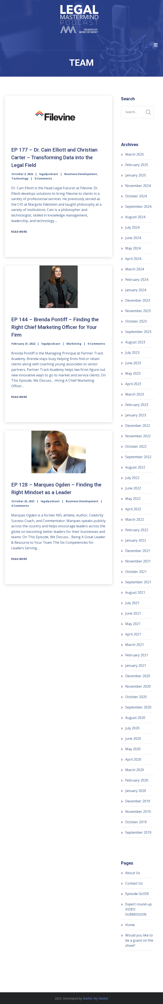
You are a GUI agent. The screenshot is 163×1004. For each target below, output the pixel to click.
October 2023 (136, 321)
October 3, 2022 (22, 174)
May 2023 (133, 373)
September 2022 (138, 457)
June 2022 (133, 488)
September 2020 (138, 707)
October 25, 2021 (23, 501)
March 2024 (134, 269)
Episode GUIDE (137, 893)
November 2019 (138, 811)
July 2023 (132, 352)
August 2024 (135, 217)
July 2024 (132, 227)
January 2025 (135, 175)
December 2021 (137, 550)
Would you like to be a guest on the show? (139, 940)
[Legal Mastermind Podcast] (79, 19)
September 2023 (138, 331)
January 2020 (135, 790)
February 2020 (136, 780)
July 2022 (132, 477)
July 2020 (132, 728)
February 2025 (136, 164)
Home (130, 924)
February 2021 (136, 655)
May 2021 (133, 623)
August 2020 (135, 717)
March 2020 (134, 769)
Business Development (80, 174)
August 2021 (135, 592)
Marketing (74, 344)
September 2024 (138, 206)
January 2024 (135, 290)
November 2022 (138, 436)
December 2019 (137, 801)
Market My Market (95, 998)
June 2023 (133, 363)
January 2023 (135, 415)
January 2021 (135, 665)
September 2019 (138, 832)
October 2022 (136, 446)
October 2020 (136, 696)
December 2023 (137, 300)
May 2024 (133, 248)
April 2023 (133, 384)
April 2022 (133, 509)
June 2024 (133, 237)
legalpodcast (48, 174)
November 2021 (138, 561)
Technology (19, 178)
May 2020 (133, 749)
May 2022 (133, 498)
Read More (19, 231)
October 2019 (136, 822)
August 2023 (135, 342)
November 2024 (138, 185)
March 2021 (134, 644)
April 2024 (133, 258)
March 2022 (134, 519)
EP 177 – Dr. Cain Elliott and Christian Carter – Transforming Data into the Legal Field (54, 157)
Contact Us (134, 883)
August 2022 (135, 467)
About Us (132, 873)
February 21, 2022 (23, 344)
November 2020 (138, 686)
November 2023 (138, 310)
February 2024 (136, 279)
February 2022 (136, 530)
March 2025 (134, 154)
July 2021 (132, 603)
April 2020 (133, 759)
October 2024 (136, 196)
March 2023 (134, 394)
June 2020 (133, 738)
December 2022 (137, 425)
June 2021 (133, 613)
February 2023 (136, 404)
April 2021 (133, 634)
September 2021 (138, 582)
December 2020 (137, 676)
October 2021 (136, 571)
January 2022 (135, 540)
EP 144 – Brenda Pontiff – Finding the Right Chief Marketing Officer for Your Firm (55, 327)
